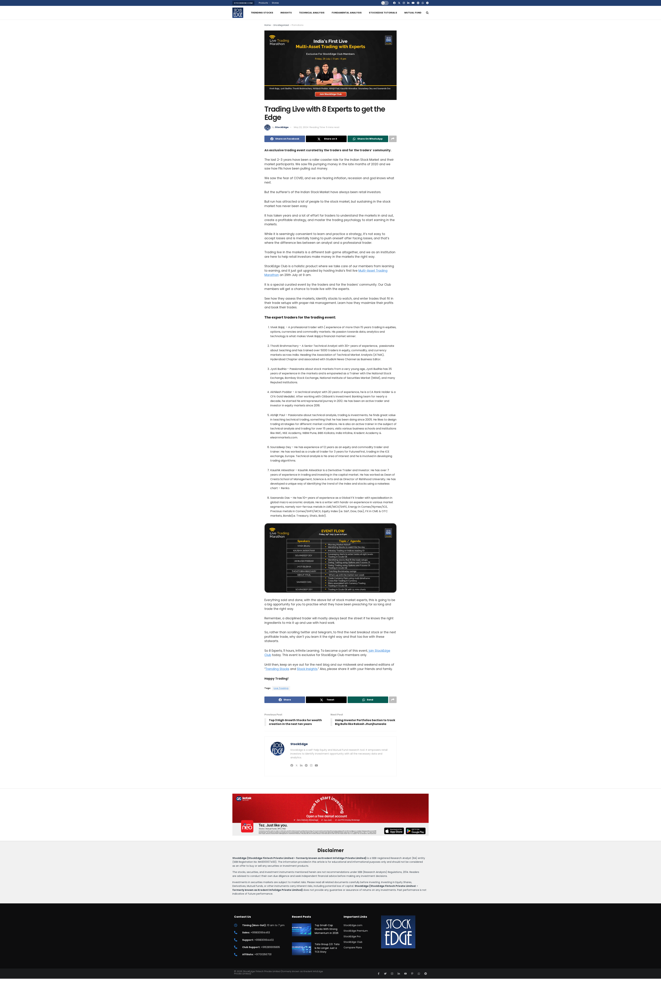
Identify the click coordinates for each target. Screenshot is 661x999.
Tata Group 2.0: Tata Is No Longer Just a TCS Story (327, 948)
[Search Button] (427, 13)
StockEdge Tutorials (383, 12)
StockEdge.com (243, 3)
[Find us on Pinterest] (418, 3)
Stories (275, 2)
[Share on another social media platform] (393, 139)
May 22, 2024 (301, 127)
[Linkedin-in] (398, 973)
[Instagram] (392, 973)
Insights (286, 12)
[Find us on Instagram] (404, 3)
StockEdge (281, 127)
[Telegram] (425, 973)
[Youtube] (405, 973)
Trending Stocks (262, 12)
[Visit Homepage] (237, 13)
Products (263, 2)
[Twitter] (385, 973)
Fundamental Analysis (347, 12)
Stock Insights (307, 669)
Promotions (297, 25)
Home (267, 25)
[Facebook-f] (378, 973)
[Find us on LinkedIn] (408, 3)
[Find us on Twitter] (399, 3)
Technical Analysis (311, 12)
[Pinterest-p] (412, 973)
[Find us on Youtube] (413, 3)
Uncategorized (281, 25)
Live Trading (281, 688)
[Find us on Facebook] (394, 3)
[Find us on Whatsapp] (423, 3)
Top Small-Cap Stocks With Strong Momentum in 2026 (326, 929)
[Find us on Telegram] (427, 3)
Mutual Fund (412, 12)
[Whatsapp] (419, 973)
